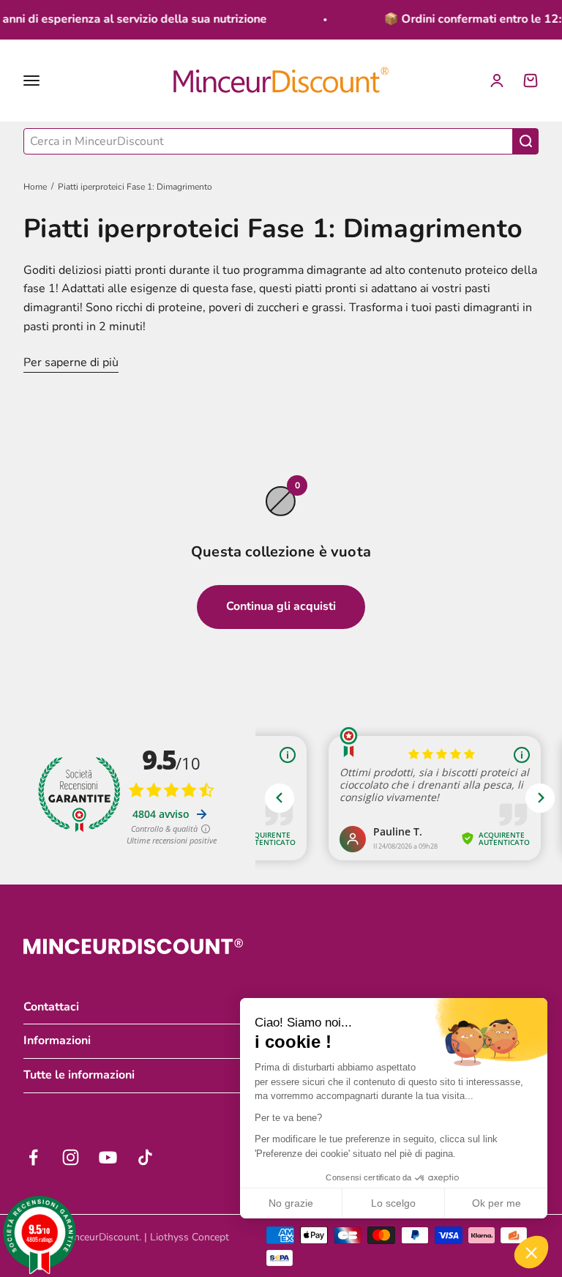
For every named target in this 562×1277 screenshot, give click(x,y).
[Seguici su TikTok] (145, 1157)
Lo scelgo (393, 1203)
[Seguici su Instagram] (70, 1157)
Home (35, 187)
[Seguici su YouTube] (108, 1157)
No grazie (291, 1203)
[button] (531, 1252)
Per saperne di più (71, 362)
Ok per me (496, 1203)
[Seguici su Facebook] (33, 1157)
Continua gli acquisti (281, 606)
